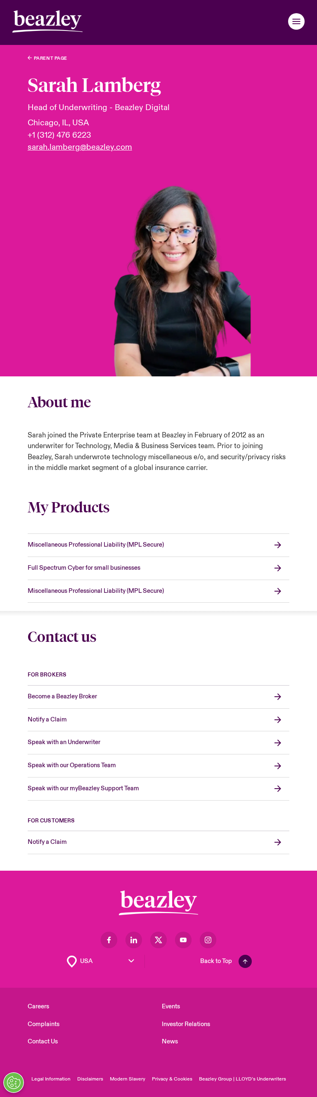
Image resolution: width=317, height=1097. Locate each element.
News (170, 1041)
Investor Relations (186, 1024)
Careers (38, 1006)
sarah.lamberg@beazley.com (80, 147)
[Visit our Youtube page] (183, 940)
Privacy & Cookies (172, 1079)
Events (171, 1006)
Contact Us (43, 1041)
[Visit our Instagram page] (208, 940)
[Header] (47, 21)
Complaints (43, 1024)
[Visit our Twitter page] (158, 940)
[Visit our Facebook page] (109, 940)
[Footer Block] (158, 903)
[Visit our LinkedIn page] (133, 940)
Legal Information (51, 1079)
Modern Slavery (127, 1079)
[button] (296, 21)
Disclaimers (90, 1079)
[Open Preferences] (13, 1082)
